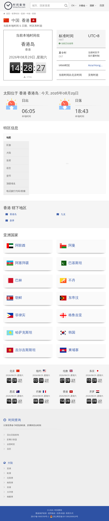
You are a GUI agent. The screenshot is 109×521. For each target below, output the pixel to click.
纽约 (38, 371)
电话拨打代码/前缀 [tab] (15, 191)
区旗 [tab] (8, 145)
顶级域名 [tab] (10, 183)
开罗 (92, 391)
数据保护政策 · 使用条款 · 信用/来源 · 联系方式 (54, 513)
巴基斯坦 (75, 263)
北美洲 (9, 477)
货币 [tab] (8, 175)
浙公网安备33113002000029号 (65, 516)
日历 (8, 449)
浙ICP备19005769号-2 (40, 516)
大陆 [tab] (8, 152)
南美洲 (9, 482)
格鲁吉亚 (75, 315)
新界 (11, 220)
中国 (28, 13)
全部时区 (10, 444)
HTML (29, 77)
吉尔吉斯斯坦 (25, 350)
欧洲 (8, 473)
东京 (92, 371)
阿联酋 (20, 245)
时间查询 (58, 510)
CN (72, 5)
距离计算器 (11, 439)
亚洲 (23, 13)
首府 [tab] (8, 160)
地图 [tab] (8, 137)
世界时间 (15, 13)
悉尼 (12, 391)
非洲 (8, 487)
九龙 (62, 214)
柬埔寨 (73, 350)
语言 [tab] (8, 168)
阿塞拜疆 (22, 263)
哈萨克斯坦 (23, 332)
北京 (12, 371)
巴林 (18, 280)
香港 (34, 13)
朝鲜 (18, 298)
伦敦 (65, 371)
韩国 (71, 332)
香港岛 (13, 214)
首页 (8, 13)
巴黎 (38, 391)
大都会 (82, 5)
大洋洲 (9, 492)
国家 (92, 5)
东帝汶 (73, 298)
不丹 (71, 280)
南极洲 (9, 496)
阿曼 (71, 245)
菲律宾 (20, 315)
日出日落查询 (12, 434)
